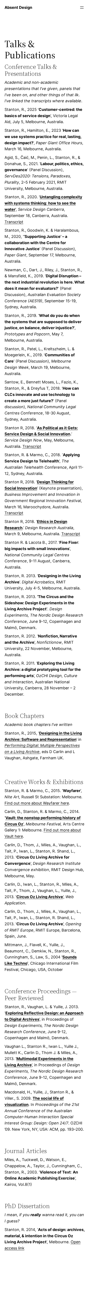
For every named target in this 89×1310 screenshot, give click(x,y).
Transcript (14, 222)
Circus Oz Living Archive (39, 897)
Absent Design (18, 7)
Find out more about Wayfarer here (37, 803)
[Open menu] (81, 7)
